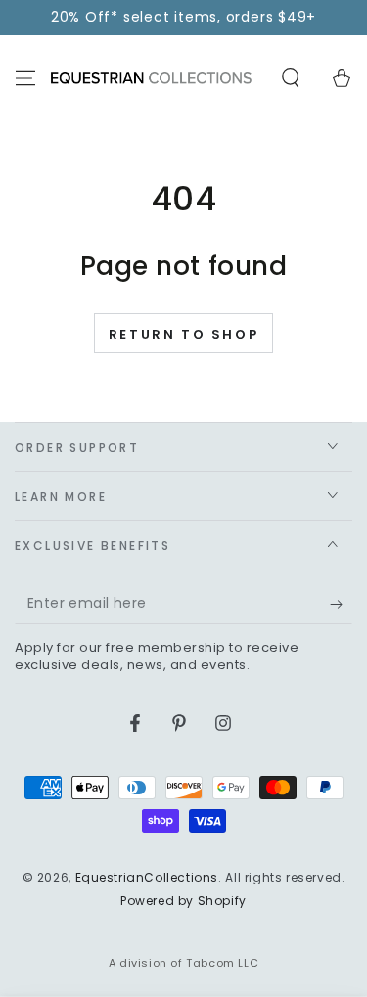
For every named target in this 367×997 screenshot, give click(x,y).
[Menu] (25, 78)
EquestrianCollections (147, 877)
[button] (290, 78)
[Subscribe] (341, 604)
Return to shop (183, 334)
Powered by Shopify (183, 901)
